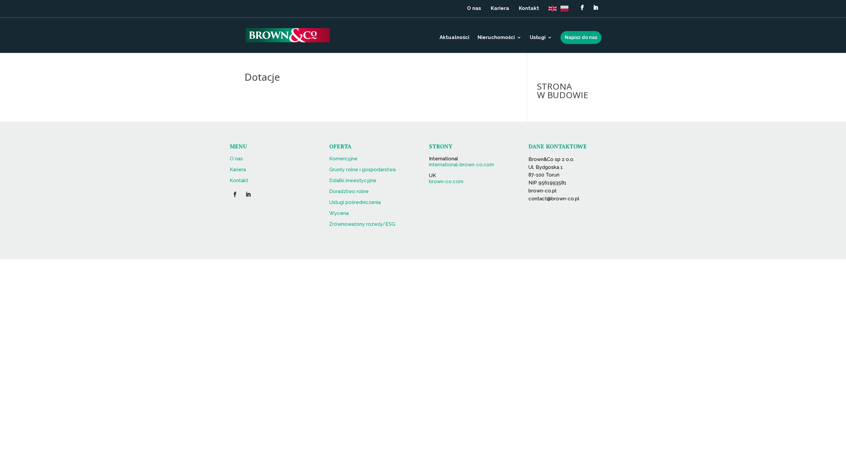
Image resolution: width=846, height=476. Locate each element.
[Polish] (566, 10)
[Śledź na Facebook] (235, 194)
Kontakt (529, 8)
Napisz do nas (581, 37)
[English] (554, 10)
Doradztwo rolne (349, 191)
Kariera (500, 8)
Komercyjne (343, 159)
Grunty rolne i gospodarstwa (362, 170)
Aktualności (454, 37)
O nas (474, 8)
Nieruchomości (496, 37)
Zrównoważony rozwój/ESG (362, 224)
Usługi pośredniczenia (355, 202)
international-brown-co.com (461, 165)
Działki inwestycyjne (352, 180)
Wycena (339, 213)
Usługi (538, 37)
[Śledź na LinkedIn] (248, 194)
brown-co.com (446, 181)
